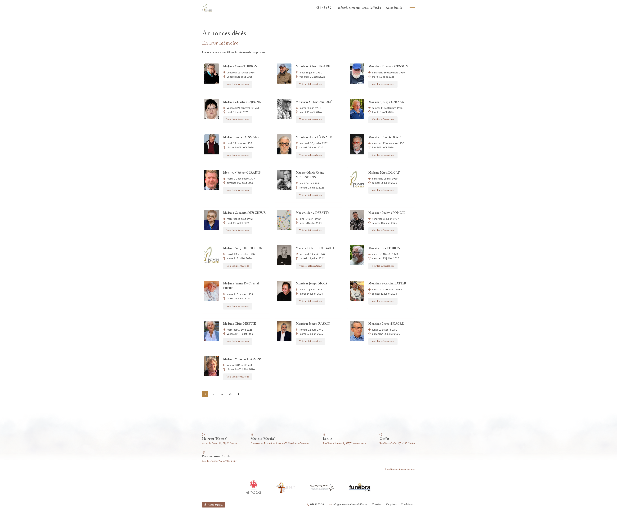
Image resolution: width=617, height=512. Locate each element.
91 (230, 393)
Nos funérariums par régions (400, 469)
